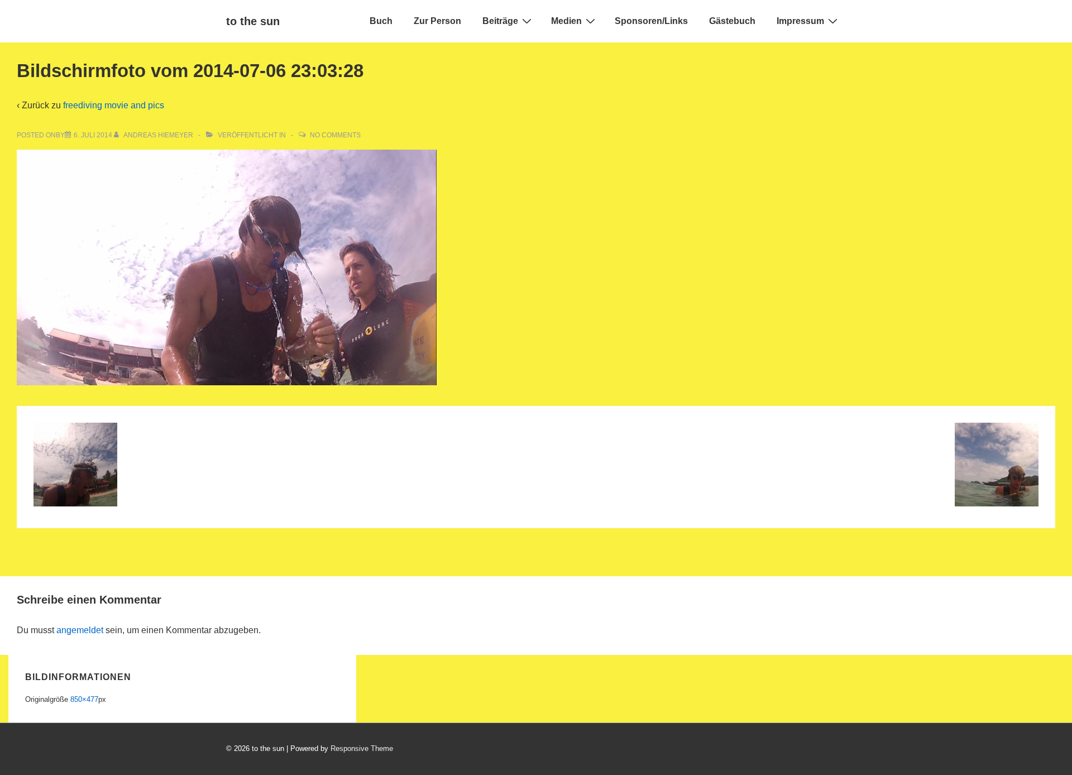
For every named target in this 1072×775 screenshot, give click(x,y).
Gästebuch (732, 21)
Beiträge (500, 21)
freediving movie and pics (113, 105)
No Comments (335, 135)
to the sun (253, 21)
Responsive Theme (362, 748)
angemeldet (79, 630)
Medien (566, 21)
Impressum (800, 21)
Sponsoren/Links (651, 21)
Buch (381, 21)
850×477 (84, 699)
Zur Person (437, 21)
